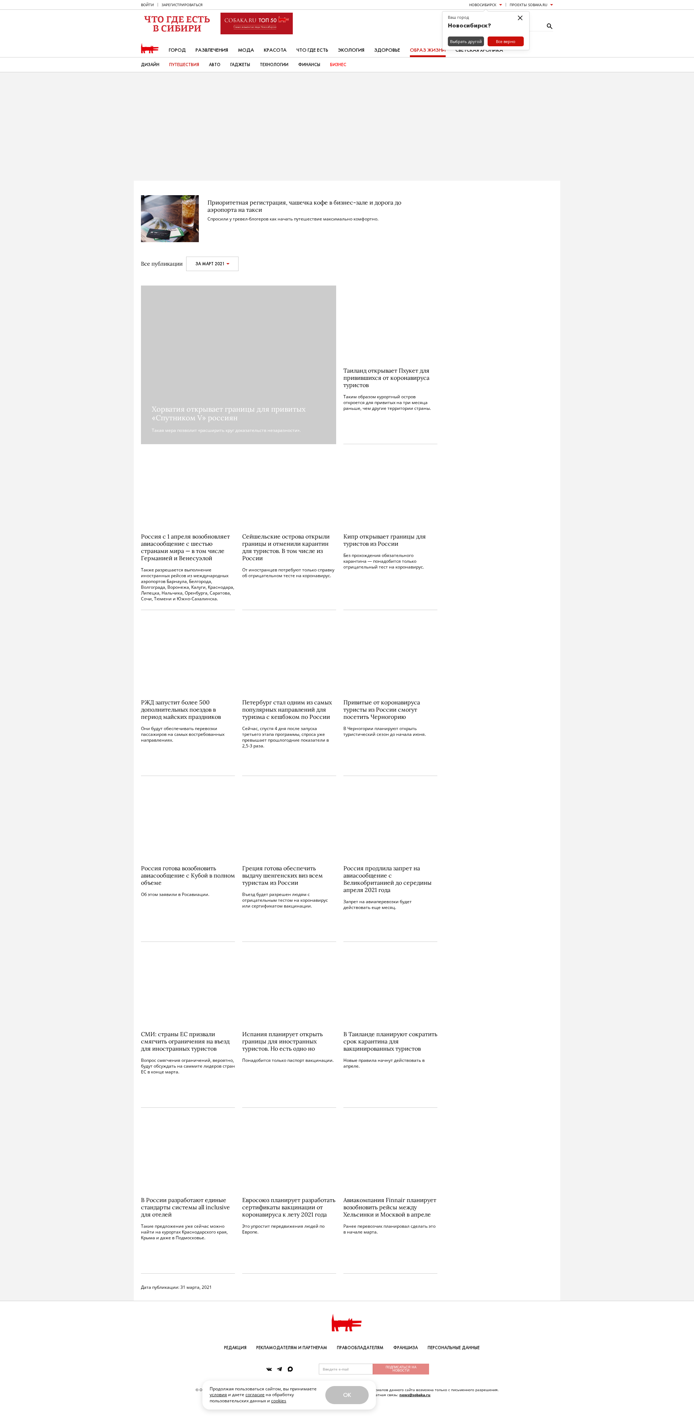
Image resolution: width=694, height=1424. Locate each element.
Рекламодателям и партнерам (291, 1347)
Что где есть (312, 50)
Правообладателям (360, 1347)
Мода (246, 50)
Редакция (235, 1347)
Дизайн (150, 64)
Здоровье (387, 50)
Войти (147, 4)
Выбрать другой (466, 41)
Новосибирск (482, 4)
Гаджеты (240, 64)
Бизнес (338, 64)
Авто (214, 64)
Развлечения (212, 50)
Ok (347, 1394)
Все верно (505, 41)
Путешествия (184, 64)
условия (218, 1394)
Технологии (274, 64)
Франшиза (405, 1347)
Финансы (309, 64)
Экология (351, 50)
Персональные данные (454, 1347)
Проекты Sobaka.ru (528, 4)
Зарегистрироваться (182, 4)
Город (177, 50)
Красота (275, 50)
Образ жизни (428, 50)
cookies (278, 1401)
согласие (255, 1394)
